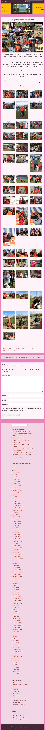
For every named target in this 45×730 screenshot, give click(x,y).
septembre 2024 (18, 510)
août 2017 (16, 632)
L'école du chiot (17, 691)
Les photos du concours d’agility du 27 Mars (29, 357)
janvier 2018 (16, 621)
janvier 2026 (16, 481)
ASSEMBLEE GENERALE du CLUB (22, 452)
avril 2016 (16, 667)
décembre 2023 (17, 521)
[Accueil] (3, 2)
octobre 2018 (17, 601)
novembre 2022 (17, 536)
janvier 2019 (16, 594)
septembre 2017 (18, 629)
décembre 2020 (17, 554)
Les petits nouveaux (19, 704)
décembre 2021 (17, 545)
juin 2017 (15, 636)
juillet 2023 (16, 525)
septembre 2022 (18, 541)
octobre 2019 (17, 574)
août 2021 (16, 550)
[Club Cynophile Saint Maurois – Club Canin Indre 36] (22, 11)
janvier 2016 (16, 674)
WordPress (21, 728)
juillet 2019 (16, 581)
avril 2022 (16, 543)
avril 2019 (16, 587)
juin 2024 (15, 512)
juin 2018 (15, 609)
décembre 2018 (17, 596)
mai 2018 (15, 612)
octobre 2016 (17, 654)
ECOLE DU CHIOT (17, 682)
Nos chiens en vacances (20, 700)
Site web (5, 404)
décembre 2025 (17, 483)
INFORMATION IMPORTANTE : (21, 438)
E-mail (4, 400)
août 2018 (16, 605)
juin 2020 (15, 563)
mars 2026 (16, 477)
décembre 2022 (17, 534)
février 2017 (16, 645)
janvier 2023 (16, 532)
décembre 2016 (17, 649)
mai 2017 (15, 638)
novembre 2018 (17, 598)
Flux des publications (19, 715)
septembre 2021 (18, 548)
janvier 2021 (16, 552)
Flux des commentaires (20, 718)
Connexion (16, 713)
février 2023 (16, 530)
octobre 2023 (17, 523)
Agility (33, 349)
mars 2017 (16, 643)
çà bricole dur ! (7, 357)
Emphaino (32, 728)
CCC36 (18, 349)
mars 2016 (16, 669)
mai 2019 (15, 585)
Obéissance (16, 695)
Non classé (16, 687)
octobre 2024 (17, 508)
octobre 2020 (17, 556)
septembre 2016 (18, 656)
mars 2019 (16, 589)
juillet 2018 (16, 607)
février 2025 (16, 501)
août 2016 (16, 658)
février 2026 (16, 479)
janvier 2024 (16, 519)
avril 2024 (16, 514)
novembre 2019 (17, 572)
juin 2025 (15, 494)
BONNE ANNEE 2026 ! (19, 457)
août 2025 (16, 492)
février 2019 (16, 592)
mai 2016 (15, 665)
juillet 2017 (16, 634)
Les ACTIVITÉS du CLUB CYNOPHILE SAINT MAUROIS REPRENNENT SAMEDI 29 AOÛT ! (23, 434)
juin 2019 (15, 583)
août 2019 (16, 578)
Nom (4, 395)
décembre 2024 (17, 503)
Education (16, 693)
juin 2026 (15, 474)
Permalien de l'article (10, 351)
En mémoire (16, 702)
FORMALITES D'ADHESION (20, 684)
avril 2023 (16, 528)
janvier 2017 (16, 647)
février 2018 (16, 618)
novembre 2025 (17, 486)
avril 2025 (16, 499)
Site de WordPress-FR (19, 720)
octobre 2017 (17, 627)
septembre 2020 (18, 559)
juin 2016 (15, 662)
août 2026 (16, 472)
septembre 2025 (18, 490)
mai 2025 (15, 497)
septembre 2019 (18, 576)
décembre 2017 (17, 623)
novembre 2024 (17, 505)
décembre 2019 (17, 570)
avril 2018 (16, 614)
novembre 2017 (17, 625)
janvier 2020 (16, 567)
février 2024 (16, 516)
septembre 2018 (18, 603)
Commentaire (6, 375)
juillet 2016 (16, 660)
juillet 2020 (16, 561)
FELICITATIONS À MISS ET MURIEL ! (22, 455)
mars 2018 (16, 616)
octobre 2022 (17, 539)
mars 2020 (16, 565)
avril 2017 (16, 640)
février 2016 (16, 671)
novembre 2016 (17, 651)
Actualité (15, 689)
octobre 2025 (17, 488)
